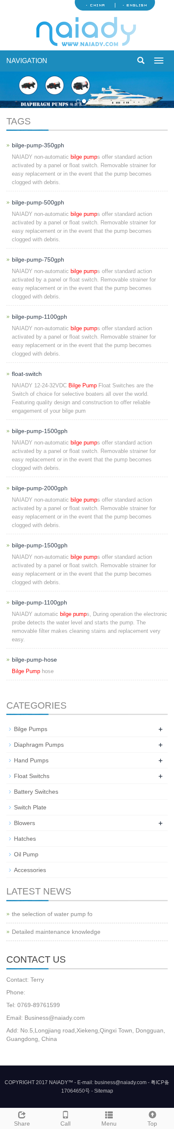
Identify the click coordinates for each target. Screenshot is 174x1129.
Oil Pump (26, 854)
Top (152, 1123)
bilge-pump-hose (34, 659)
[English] (134, 5)
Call (65, 1123)
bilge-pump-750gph (38, 259)
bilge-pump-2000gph (40, 488)
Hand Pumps (31, 760)
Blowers (24, 823)
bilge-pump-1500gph (40, 431)
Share (22, 1123)
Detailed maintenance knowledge (56, 931)
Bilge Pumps (30, 729)
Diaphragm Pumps (39, 744)
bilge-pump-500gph (38, 202)
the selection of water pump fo (52, 914)
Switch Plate (30, 807)
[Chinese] (95, 5)
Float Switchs (31, 776)
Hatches (25, 838)
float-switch (27, 373)
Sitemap (103, 1091)
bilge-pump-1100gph (39, 316)
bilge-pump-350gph (38, 145)
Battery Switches (36, 791)
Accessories (30, 870)
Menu (109, 1123)
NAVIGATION (26, 60)
